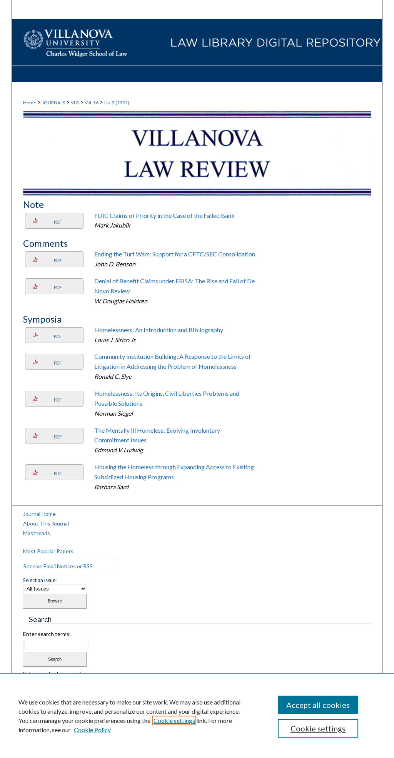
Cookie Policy (92, 729)
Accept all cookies (318, 704)
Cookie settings (174, 720)
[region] (197, 715)
